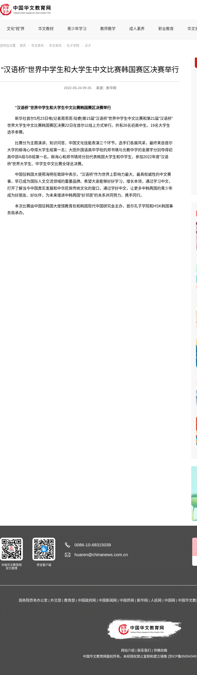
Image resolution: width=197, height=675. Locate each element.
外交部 (55, 600)
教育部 (69, 600)
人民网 (156, 600)
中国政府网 (87, 600)
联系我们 (144, 650)
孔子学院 (73, 45)
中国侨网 (127, 600)
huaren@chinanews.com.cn (101, 554)
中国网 (169, 600)
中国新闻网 (108, 600)
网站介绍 (128, 650)
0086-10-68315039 (92, 544)
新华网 (142, 600)
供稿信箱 (160, 650)
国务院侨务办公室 (33, 600)
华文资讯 (37, 45)
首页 (23, 45)
